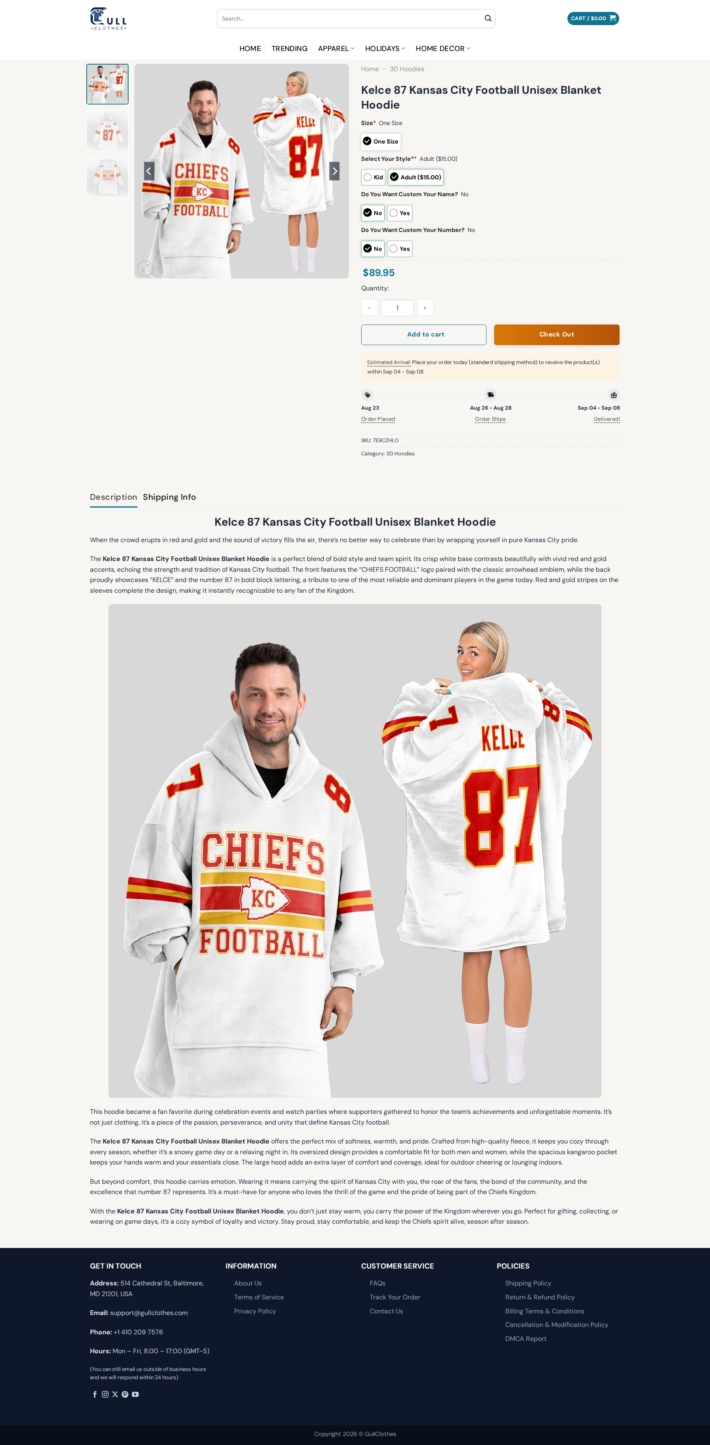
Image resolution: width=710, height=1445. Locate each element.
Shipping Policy (528, 1283)
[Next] (334, 171)
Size (368, 123)
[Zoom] (145, 268)
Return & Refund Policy (540, 1297)
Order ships (490, 418)
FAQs (377, 1283)
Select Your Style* (389, 158)
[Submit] (488, 19)
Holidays (382, 48)
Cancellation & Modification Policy (557, 1324)
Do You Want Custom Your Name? (409, 194)
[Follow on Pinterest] (125, 1395)
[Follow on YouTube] (135, 1395)
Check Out (556, 334)
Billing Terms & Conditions (544, 1311)
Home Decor (440, 48)
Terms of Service (259, 1297)
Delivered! (607, 418)
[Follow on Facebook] (95, 1395)
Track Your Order (395, 1297)
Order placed (378, 418)
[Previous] (149, 171)
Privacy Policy (255, 1311)
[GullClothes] (147, 18)
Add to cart (426, 334)
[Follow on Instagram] (105, 1395)
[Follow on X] (115, 1395)
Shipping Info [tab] (169, 497)
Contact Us (386, 1311)
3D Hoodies (407, 69)
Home (250, 48)
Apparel (333, 48)
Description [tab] (113, 497)
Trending (289, 48)
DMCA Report (525, 1338)
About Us (248, 1283)
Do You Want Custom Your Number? (413, 230)
